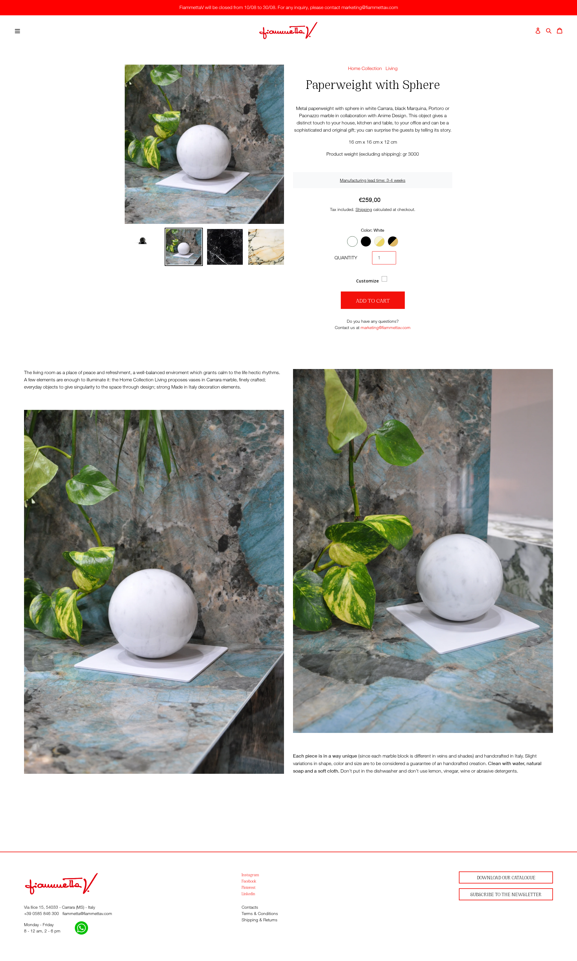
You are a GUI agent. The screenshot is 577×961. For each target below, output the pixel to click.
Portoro (393, 241)
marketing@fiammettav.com (386, 327)
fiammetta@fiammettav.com (87, 913)
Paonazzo (379, 241)
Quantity (345, 258)
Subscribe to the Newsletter (506, 894)
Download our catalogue (506, 877)
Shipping (364, 209)
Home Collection (365, 68)
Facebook (249, 880)
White (352, 241)
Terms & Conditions (260, 913)
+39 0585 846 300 (41, 913)
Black (366, 241)
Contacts (250, 907)
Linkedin (248, 893)
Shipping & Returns (259, 919)
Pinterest (248, 887)
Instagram (250, 874)
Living (392, 68)
